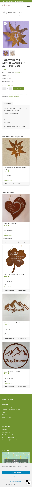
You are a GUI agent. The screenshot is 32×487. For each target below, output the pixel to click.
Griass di (17, 96)
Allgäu (9, 96)
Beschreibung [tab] (7, 103)
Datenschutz (17, 484)
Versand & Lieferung (7, 412)
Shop (4, 11)
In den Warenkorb (18, 88)
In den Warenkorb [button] (10, 183)
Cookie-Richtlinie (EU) (7, 407)
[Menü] (27, 6)
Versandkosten (19, 72)
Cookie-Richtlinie (10, 484)
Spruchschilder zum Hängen (21, 94)
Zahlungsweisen (6, 417)
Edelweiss (13, 96)
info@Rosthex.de (12, 440)
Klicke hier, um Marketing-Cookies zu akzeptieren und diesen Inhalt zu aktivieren (16, 461)
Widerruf (4, 414)
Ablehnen (16, 476)
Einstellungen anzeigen (16, 481)
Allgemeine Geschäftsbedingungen (11, 409)
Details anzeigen (22, 183)
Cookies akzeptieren (16, 472)
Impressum (23, 484)
